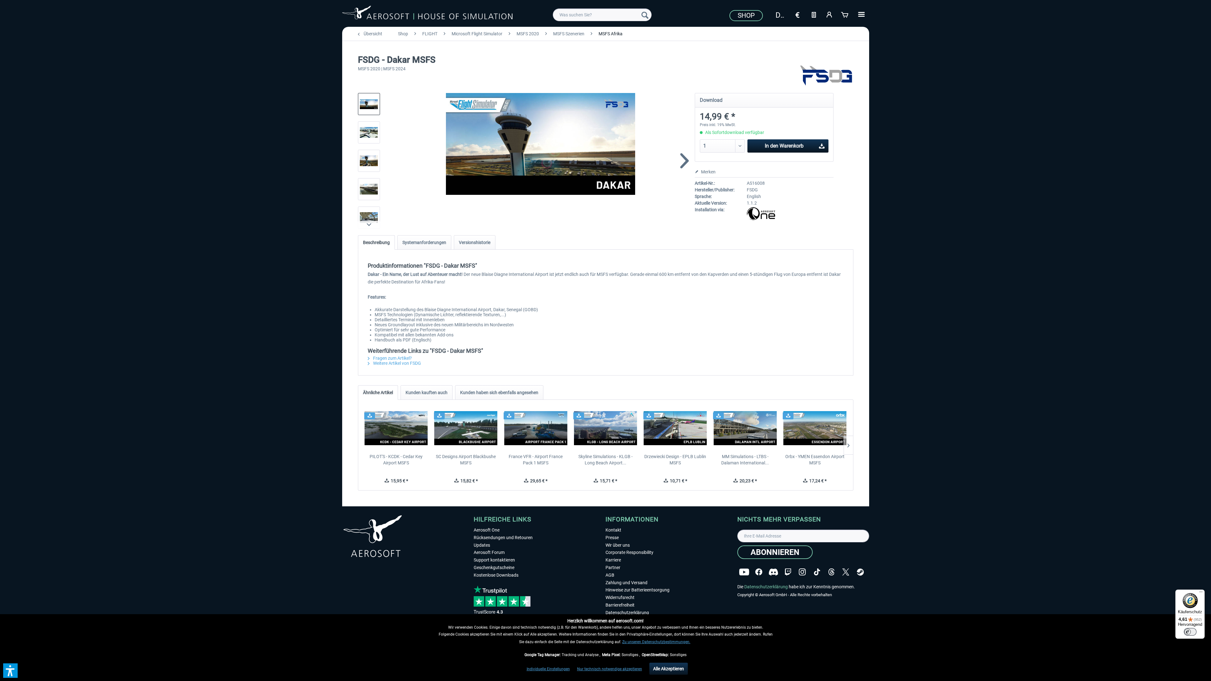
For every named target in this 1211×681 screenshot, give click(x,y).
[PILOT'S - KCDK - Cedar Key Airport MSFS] (396, 428)
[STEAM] (860, 572)
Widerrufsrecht (620, 597)
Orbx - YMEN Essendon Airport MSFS (815, 459)
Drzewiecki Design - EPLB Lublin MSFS (675, 459)
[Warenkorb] (845, 14)
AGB (610, 575)
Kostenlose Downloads (496, 575)
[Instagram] (802, 572)
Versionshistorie (474, 242)
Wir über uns (618, 545)
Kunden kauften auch (427, 392)
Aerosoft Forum (489, 552)
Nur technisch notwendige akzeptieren (609, 669)
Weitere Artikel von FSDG (396, 363)
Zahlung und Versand (626, 582)
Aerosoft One (487, 530)
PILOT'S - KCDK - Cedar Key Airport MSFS (396, 459)
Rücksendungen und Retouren (503, 537)
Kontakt (613, 530)
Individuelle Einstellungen (548, 669)
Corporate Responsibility (629, 552)
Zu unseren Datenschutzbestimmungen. (656, 642)
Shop (746, 15)
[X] (845, 572)
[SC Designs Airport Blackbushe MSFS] (466, 428)
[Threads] (831, 572)
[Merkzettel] (813, 14)
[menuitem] (602, 15)
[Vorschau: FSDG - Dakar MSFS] (369, 104)
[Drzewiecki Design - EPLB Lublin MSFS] (675, 428)
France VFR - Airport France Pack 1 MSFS (536, 459)
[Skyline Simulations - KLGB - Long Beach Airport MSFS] (605, 428)
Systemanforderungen (424, 242)
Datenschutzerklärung (627, 612)
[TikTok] (817, 572)
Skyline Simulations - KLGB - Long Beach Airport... (605, 459)
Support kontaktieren (494, 559)
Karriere (613, 559)
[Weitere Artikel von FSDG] (826, 76)
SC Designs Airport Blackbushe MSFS (466, 459)
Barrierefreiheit (620, 605)
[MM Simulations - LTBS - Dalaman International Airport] (745, 428)
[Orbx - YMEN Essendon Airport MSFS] (814, 428)
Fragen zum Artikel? (392, 358)
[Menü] (1201, 593)
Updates (482, 545)
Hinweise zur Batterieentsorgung (638, 589)
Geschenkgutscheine (494, 567)
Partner (613, 567)
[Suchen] (645, 15)
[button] (10, 670)
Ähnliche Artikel (378, 392)
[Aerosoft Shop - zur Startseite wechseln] (427, 14)
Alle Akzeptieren (668, 668)
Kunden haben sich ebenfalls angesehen (499, 392)
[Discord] (773, 572)
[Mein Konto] (829, 14)
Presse (612, 537)
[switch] (1190, 632)
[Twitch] (788, 572)
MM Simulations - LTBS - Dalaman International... (745, 459)
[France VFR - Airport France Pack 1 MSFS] (535, 428)
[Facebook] (758, 572)
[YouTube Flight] (744, 572)
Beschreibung (376, 242)
